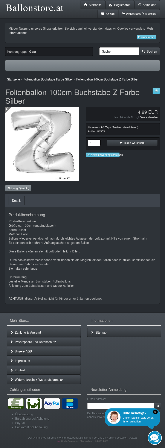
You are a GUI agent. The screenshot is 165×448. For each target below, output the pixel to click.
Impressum (21, 360)
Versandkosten (149, 117)
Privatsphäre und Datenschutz (34, 342)
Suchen (151, 51)
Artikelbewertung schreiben (105, 154)
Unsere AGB (22, 351)
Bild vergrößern (17, 188)
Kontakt (19, 370)
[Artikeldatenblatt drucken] (156, 91)
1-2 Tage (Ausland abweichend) (119, 127)
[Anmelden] (157, 406)
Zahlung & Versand (27, 332)
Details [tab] (16, 200)
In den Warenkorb (133, 142)
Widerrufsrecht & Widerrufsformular (38, 379)
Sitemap (100, 332)
